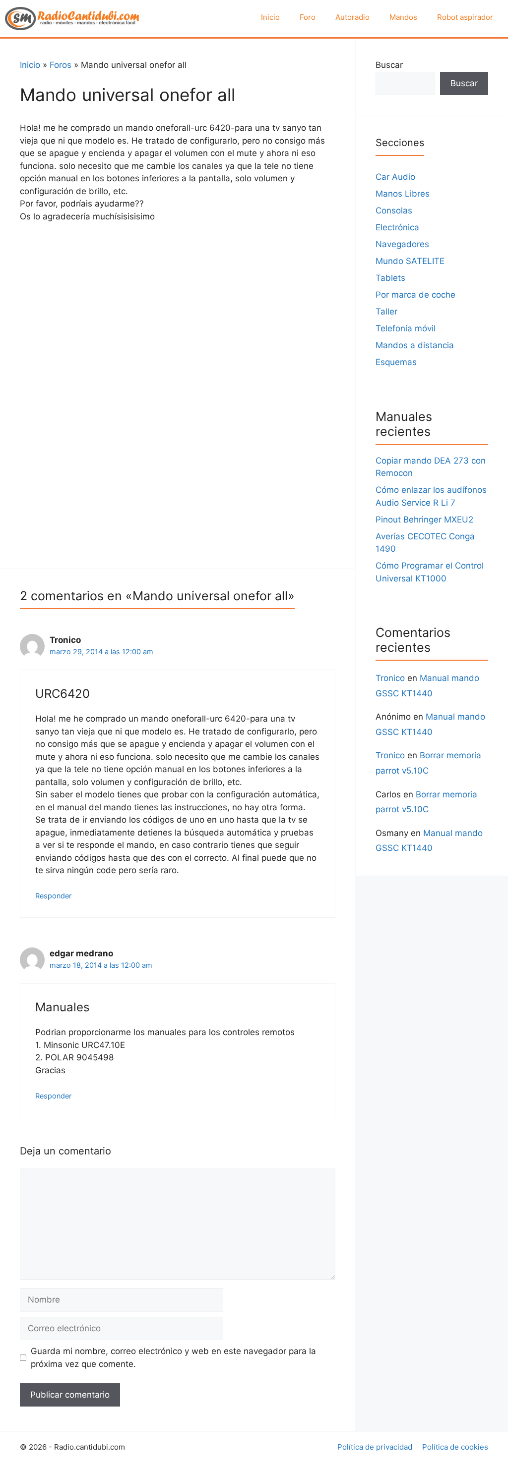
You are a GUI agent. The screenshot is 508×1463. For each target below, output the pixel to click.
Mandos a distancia (415, 345)
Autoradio (352, 17)
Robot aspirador (465, 17)
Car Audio (395, 177)
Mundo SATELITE (410, 261)
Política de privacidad (374, 1447)
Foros (60, 65)
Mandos (403, 17)
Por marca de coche (415, 295)
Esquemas (396, 362)
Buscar (389, 65)
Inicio (270, 17)
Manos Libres (403, 194)
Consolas (394, 210)
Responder (53, 895)
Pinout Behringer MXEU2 (424, 519)
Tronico (390, 678)
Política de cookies (455, 1447)
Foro (308, 17)
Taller (386, 311)
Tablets (390, 278)
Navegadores (402, 244)
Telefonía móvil (406, 328)
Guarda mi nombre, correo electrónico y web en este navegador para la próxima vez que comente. (173, 1357)
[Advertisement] (177, 305)
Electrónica (397, 227)
